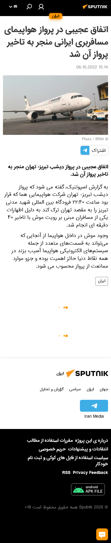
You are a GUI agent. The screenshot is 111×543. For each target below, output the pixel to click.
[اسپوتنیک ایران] (96, 10)
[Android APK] (88, 490)
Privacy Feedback (90, 473)
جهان (104, 389)
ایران (101, 281)
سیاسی (75, 389)
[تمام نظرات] (102, 534)
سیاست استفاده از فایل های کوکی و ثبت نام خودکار (68, 461)
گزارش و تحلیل (52, 389)
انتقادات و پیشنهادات (88, 449)
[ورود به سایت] (41, 7)
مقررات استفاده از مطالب (50, 440)
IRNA (99, 139)
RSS (66, 473)
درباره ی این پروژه (91, 440)
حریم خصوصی (52, 449)
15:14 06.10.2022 (92, 68)
